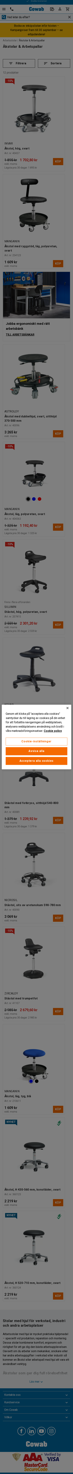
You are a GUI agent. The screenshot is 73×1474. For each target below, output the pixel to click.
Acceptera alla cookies (36, 760)
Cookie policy (53, 731)
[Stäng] (67, 708)
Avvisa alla (36, 751)
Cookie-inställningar (36, 741)
